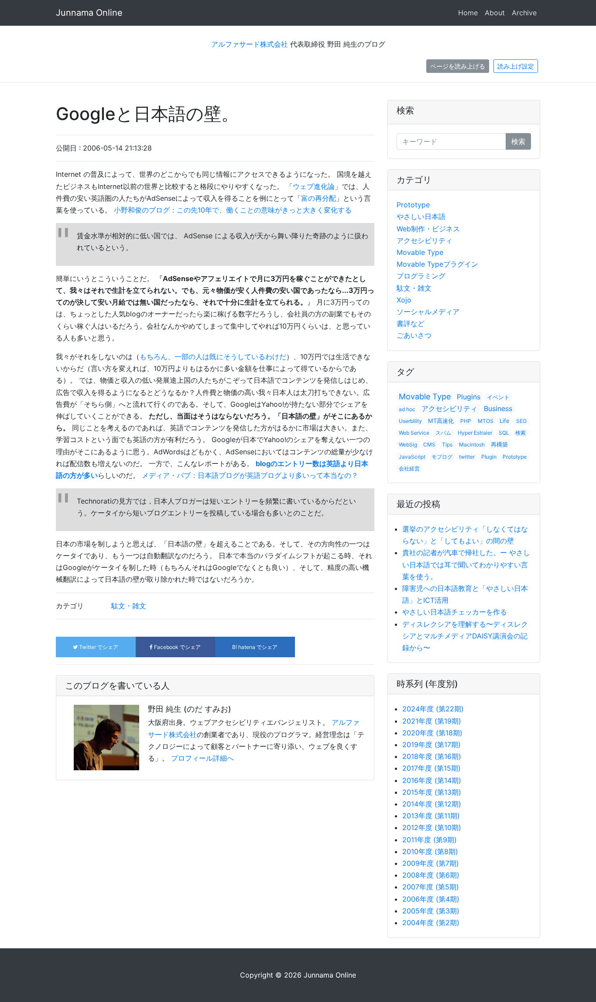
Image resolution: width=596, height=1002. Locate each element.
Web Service (414, 432)
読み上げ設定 (515, 66)
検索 (405, 110)
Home (468, 12)
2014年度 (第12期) (431, 804)
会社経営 (409, 468)
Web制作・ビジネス (428, 228)
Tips (447, 444)
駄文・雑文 (128, 605)
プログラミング (421, 275)
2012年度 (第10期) (431, 827)
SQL (504, 432)
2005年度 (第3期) (430, 910)
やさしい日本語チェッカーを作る (454, 611)
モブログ (442, 456)
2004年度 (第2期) (430, 922)
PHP (465, 421)
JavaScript (412, 456)
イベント (498, 397)
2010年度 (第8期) (430, 851)
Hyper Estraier (475, 432)
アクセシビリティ (424, 240)
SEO (521, 421)
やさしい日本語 (421, 216)
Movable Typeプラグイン (437, 264)
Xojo (404, 299)
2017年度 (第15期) (431, 768)
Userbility (410, 421)
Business (498, 408)
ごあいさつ (414, 335)
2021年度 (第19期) (431, 721)
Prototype (413, 204)
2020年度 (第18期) (432, 732)
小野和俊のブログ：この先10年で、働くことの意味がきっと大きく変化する (233, 210)
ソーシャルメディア (428, 311)
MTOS (485, 421)
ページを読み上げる (457, 66)
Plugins (468, 396)
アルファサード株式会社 (249, 44)
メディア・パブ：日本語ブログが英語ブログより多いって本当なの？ (250, 475)
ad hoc (407, 409)
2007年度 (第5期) (430, 886)
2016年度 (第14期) (431, 780)
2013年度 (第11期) (431, 815)
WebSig (408, 444)
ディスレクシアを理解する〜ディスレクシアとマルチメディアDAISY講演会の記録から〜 (465, 636)
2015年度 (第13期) (431, 792)
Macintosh (472, 444)
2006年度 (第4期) (430, 899)
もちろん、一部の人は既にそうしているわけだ (213, 356)
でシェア (98, 647)
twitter (467, 456)
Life (505, 420)
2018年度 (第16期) (431, 756)
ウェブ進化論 (314, 186)
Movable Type (420, 252)
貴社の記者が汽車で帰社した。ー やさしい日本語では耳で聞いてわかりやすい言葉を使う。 (466, 564)
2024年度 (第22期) (433, 708)
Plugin (489, 456)
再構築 (499, 444)
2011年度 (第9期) (429, 839)
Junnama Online (89, 12)
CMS (429, 444)
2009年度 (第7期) (430, 863)
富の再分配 (318, 198)
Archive (524, 12)
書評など (411, 323)
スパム (443, 432)
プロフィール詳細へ (202, 758)
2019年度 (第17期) (431, 744)
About (495, 12)
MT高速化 (441, 420)
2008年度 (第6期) (430, 875)
